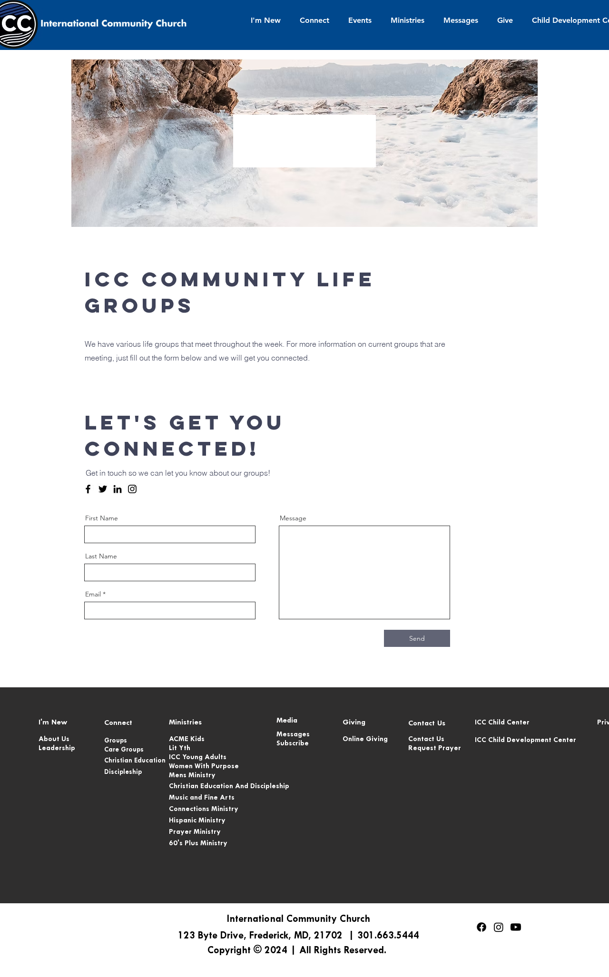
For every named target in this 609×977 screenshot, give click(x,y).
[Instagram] (132, 489)
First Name (101, 518)
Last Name (101, 556)
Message (293, 518)
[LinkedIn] (117, 489)
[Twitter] (102, 489)
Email (93, 594)
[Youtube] (516, 927)
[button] (265, 20)
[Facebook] (88, 489)
